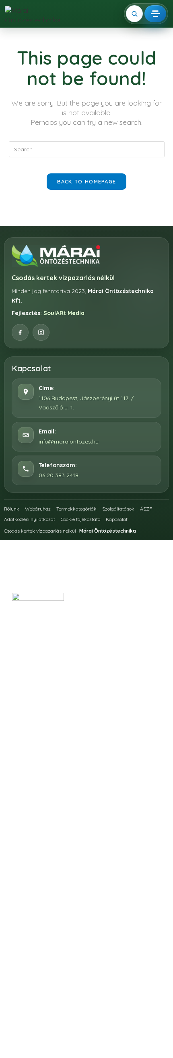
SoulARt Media (63, 313)
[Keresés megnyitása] (134, 13)
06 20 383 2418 (58, 475)
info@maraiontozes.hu (69, 441)
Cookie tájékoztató (80, 519)
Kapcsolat (117, 519)
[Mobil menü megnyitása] (155, 13)
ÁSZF (146, 509)
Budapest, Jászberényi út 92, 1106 (94, 644)
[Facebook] (20, 332)
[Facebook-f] (76, 733)
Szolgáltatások (118, 509)
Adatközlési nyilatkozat (29, 519)
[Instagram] (41, 332)
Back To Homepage (86, 181)
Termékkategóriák (76, 509)
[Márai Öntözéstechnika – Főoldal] (35, 14)
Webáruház (38, 509)
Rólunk (11, 509)
